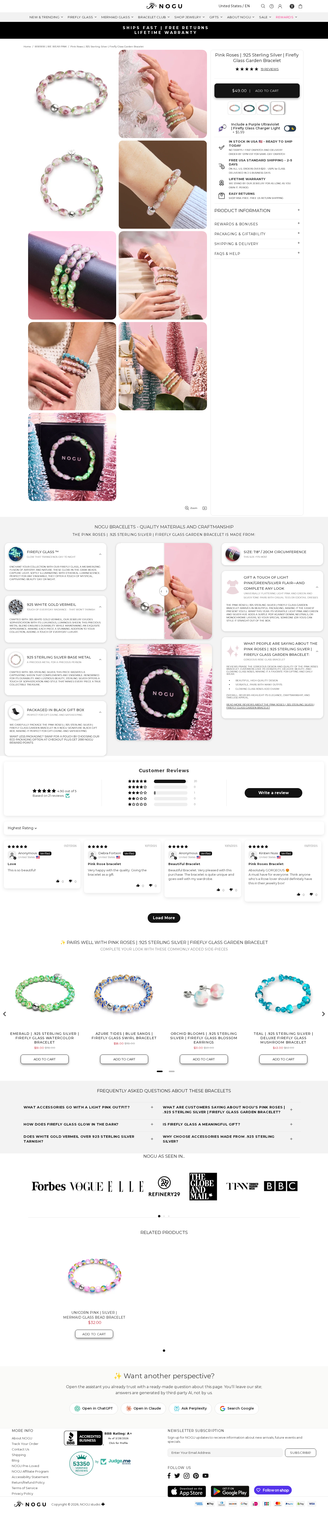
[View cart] (301, 6)
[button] (137, 781)
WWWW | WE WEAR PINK (51, 46)
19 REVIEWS (270, 69)
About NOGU (22, 1438)
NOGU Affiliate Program (30, 1471)
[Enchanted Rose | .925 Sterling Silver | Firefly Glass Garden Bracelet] (248, 108)
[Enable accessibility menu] (292, 6)
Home (27, 46)
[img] (17, 846)
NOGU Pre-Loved (25, 1466)
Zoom (193, 508)
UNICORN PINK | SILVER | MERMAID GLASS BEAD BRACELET (94, 1315)
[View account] (280, 6)
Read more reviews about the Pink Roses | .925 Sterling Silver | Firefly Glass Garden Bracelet (270, 706)
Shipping (19, 1455)
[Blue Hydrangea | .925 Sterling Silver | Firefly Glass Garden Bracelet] (263, 108)
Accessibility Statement (30, 1477)
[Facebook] (169, 1476)
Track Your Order (25, 1444)
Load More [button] (164, 918)
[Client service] (271, 6)
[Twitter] (177, 1476)
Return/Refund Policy (28, 1482)
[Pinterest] (196, 1476)
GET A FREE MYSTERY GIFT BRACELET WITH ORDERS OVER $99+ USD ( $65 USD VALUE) (165, 30)
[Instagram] (186, 1476)
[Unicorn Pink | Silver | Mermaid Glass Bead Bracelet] (94, 1275)
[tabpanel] (234, 108)
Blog (15, 1460)
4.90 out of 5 (66, 791)
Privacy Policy (22, 1493)
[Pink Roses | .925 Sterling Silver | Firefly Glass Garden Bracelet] (277, 108)
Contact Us (20, 1449)
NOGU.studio (164, 6)
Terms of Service (25, 1488)
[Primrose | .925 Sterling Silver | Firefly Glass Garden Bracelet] (234, 108)
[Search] (263, 6)
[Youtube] (205, 1476)
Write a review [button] (273, 793)
